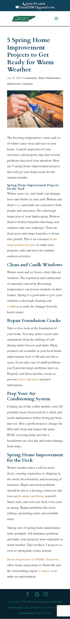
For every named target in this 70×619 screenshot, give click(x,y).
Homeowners (14, 84)
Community (30, 78)
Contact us (46, 570)
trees (17, 205)
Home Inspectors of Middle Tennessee (33, 559)
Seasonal (28, 84)
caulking (13, 306)
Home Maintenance (49, 78)
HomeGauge (26, 613)
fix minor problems (31, 496)
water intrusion (28, 379)
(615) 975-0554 (35, 4)
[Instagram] (45, 595)
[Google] (37, 594)
